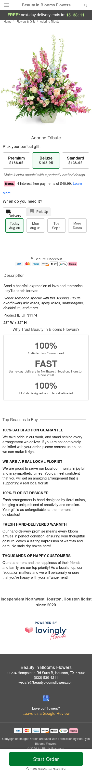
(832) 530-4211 (46, 677)
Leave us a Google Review (46, 713)
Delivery (15, 214)
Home (8, 21)
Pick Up (42, 211)
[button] (81, 762)
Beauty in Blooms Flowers (46, 5)
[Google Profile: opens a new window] (46, 698)
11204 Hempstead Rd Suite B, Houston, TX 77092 (46, 672)
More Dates (77, 225)
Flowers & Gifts (25, 21)
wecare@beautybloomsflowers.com (46, 682)
